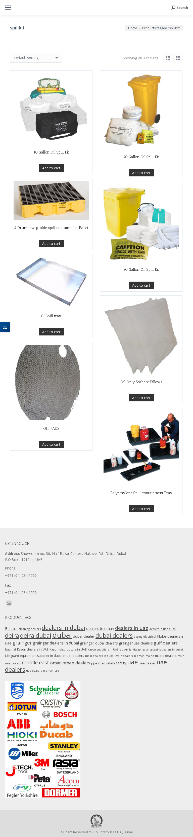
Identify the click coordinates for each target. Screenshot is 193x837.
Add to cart (51, 168)
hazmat (10, 649)
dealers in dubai (63, 628)
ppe (94, 663)
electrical (149, 636)
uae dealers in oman (40, 670)
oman (56, 663)
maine (150, 656)
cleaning (24, 629)
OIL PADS (51, 428)
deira (12, 635)
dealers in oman (100, 628)
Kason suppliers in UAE (103, 649)
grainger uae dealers (136, 643)
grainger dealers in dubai (56, 643)
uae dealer (147, 663)
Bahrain (11, 628)
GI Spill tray (51, 316)
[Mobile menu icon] (8, 8)
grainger (22, 642)
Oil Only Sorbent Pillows (141, 382)
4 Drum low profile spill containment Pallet (51, 227)
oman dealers (76, 663)
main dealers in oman (129, 656)
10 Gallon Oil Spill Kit (51, 152)
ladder (123, 649)
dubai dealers (114, 635)
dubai (62, 635)
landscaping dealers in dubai (164, 649)
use (57, 670)
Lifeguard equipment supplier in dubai (33, 656)
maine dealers (165, 656)
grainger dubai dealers (99, 642)
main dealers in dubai (99, 656)
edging (138, 636)
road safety (106, 663)
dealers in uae (131, 628)
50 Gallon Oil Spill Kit (141, 269)
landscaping (136, 649)
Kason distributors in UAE (68, 649)
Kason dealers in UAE (33, 649)
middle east (35, 662)
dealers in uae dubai (162, 629)
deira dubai (35, 635)
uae (132, 662)
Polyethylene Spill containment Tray (141, 493)
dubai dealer (83, 636)
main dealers (73, 655)
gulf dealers (166, 643)
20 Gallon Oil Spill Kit (141, 157)
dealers (36, 629)
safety (121, 662)
